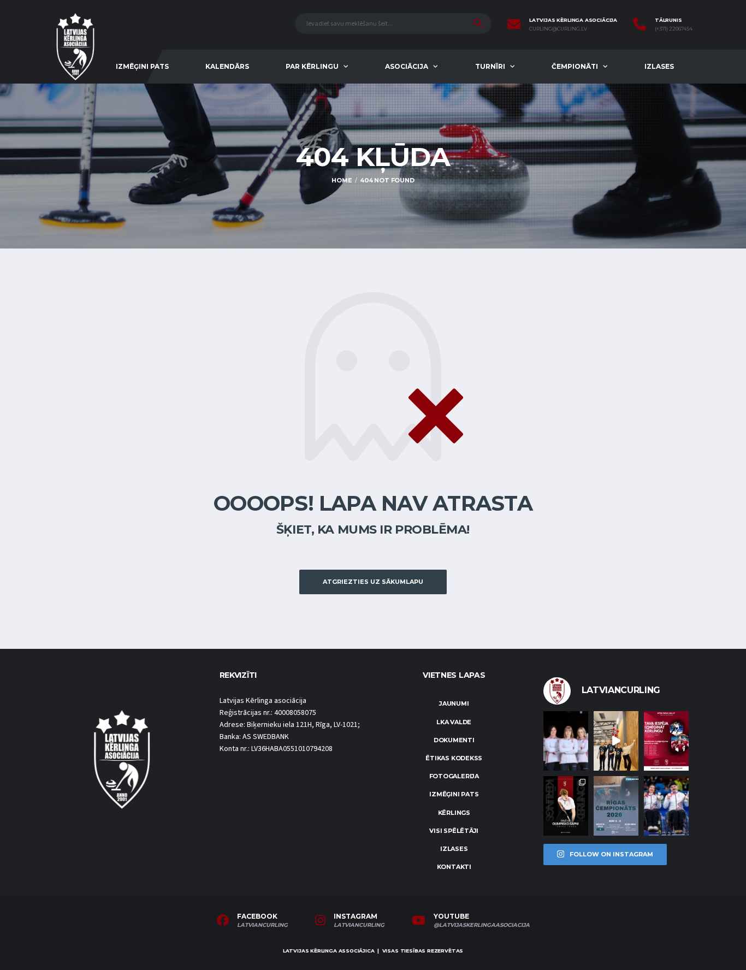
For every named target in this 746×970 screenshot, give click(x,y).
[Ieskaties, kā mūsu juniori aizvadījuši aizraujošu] (616, 741)
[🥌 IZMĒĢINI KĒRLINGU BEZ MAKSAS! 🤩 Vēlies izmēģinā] (666, 741)
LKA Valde (453, 722)
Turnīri (490, 66)
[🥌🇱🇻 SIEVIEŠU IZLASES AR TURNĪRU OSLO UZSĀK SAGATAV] (565, 741)
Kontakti (454, 867)
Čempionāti (575, 66)
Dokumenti (454, 740)
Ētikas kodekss (453, 758)
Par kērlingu (312, 66)
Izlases (659, 66)
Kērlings (454, 813)
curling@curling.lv (558, 29)
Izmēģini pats (142, 66)
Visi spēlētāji (453, 831)
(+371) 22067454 (673, 29)
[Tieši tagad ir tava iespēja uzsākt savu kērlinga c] (565, 806)
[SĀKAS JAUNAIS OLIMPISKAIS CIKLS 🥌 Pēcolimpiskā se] (666, 806)
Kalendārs (227, 66)
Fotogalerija (454, 776)
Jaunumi (454, 703)
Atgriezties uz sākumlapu (373, 581)
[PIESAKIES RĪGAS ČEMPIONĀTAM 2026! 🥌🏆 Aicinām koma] (616, 806)
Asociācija (406, 66)
